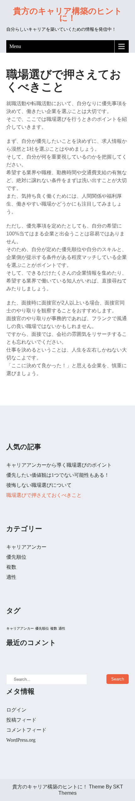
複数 (11, 567)
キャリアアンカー (26, 547)
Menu (15, 46)
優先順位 (16, 557)
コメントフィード (26, 730)
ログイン (16, 709)
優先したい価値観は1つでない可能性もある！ (57, 475)
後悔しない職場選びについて (39, 485)
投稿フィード (21, 720)
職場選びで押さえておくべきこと (44, 495)
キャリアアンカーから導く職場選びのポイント (59, 465)
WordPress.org (20, 740)
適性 (11, 577)
